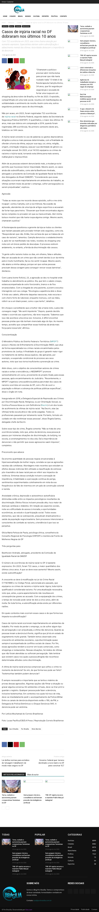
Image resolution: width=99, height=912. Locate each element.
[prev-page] (3, 807)
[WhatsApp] (22, 60)
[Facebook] (4, 60)
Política (54, 16)
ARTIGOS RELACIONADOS (13, 775)
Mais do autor (33, 775)
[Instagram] (87, 891)
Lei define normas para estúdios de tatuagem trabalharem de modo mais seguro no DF (15, 763)
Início (4, 22)
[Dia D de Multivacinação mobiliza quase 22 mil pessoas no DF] (73, 96)
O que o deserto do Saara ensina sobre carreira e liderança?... (88, 111)
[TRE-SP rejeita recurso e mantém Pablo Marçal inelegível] (54, 786)
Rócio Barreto (36, 729)
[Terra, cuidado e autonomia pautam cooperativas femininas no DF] (11, 786)
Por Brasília (25, 729)
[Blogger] (70, 891)
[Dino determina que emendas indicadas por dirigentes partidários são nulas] (73, 123)
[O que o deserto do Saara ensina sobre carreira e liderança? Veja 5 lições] (73, 111)
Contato (63, 16)
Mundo (28, 16)
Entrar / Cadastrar (7, 2)
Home (5, 16)
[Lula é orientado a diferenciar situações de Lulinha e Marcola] (73, 70)
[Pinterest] (16, 60)
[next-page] (7, 807)
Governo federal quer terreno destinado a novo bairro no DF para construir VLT (51, 763)
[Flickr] (81, 891)
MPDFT (54, 341)
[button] (94, 16)
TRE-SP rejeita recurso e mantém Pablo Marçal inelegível (54, 797)
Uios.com (28, 910)
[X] (10, 60)
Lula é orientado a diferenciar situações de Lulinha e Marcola (88, 70)
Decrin (44, 405)
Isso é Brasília (13, 729)
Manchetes (26, 26)
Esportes (45, 16)
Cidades (13, 16)
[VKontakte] (93, 891)
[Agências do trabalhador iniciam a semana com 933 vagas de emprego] (73, 82)
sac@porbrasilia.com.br (43, 900)
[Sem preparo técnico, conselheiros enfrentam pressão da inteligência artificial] (32, 786)
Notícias (11, 22)
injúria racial (10, 116)
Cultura (36, 16)
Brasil (20, 16)
